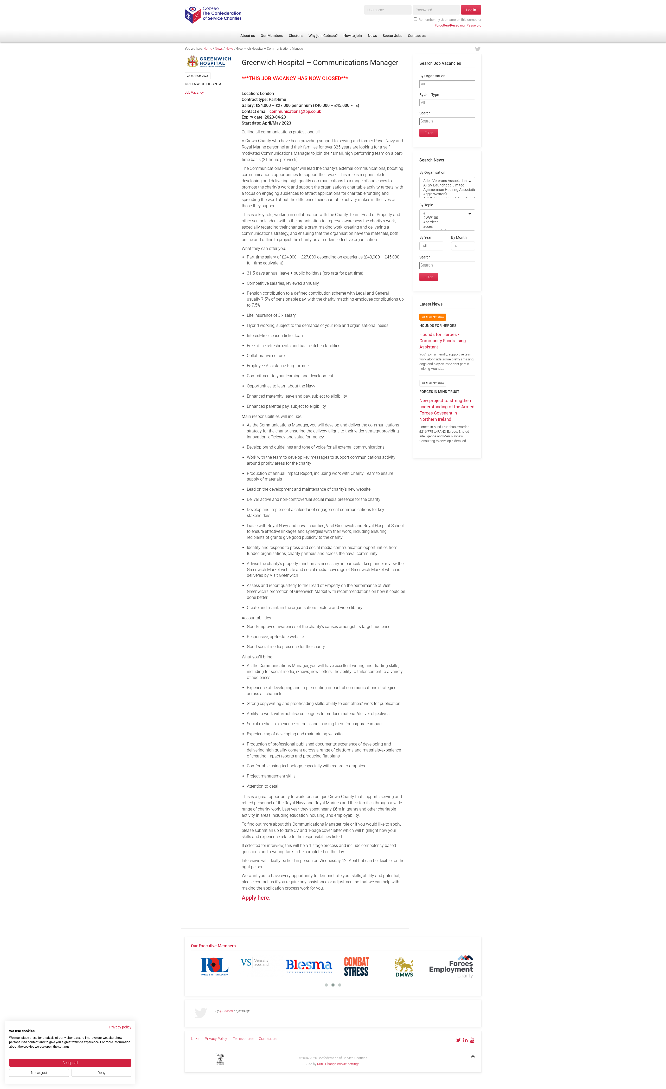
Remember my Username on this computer (450, 20)
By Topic (426, 205)
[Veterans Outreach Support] (357, 967)
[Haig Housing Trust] (262, 967)
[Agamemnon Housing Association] (444, 189)
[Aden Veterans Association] (444, 181)
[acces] (444, 226)
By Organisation (432, 76)
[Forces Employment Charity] (215, 967)
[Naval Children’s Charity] (309, 967)
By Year (425, 237)
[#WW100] (444, 218)
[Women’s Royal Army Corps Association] (451, 967)
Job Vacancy (194, 92)
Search (425, 113)
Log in (471, 10)
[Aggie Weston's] (444, 194)
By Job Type (429, 95)
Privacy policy (120, 1027)
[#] (444, 213)
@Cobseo (226, 1011)
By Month (459, 237)
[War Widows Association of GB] (404, 967)
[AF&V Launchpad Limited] (444, 185)
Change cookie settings (342, 1064)
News (219, 48)
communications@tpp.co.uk (295, 111)
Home (207, 48)
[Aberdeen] (444, 222)
